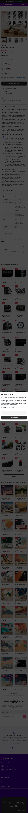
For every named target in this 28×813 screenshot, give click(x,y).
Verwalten (14, 412)
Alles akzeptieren (14, 417)
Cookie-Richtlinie (10, 407)
